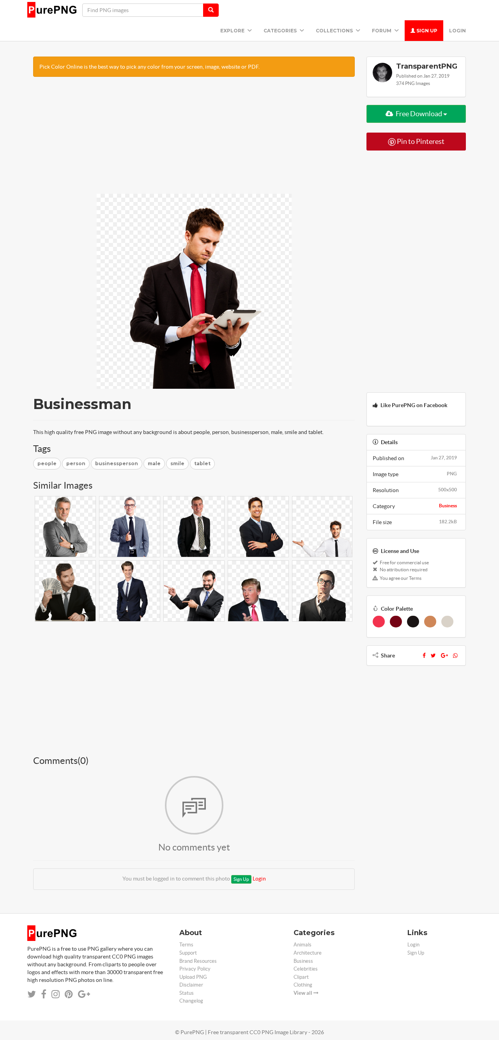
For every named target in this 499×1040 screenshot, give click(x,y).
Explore (233, 31)
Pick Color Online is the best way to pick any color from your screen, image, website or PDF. (149, 67)
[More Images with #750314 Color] (396, 621)
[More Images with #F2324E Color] (379, 621)
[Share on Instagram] (55, 994)
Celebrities (306, 969)
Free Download (419, 114)
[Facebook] (424, 655)
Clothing (303, 985)
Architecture (308, 953)
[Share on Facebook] (43, 994)
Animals (302, 945)
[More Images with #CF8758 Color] (430, 621)
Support (188, 953)
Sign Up (426, 31)
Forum (382, 31)
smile (177, 463)
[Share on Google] (84, 994)
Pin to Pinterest (420, 141)
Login (457, 31)
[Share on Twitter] (31, 994)
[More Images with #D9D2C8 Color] (447, 621)
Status (186, 993)
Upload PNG (193, 977)
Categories (281, 31)
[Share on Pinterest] (69, 994)
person (75, 463)
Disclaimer (191, 985)
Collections (335, 31)
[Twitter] (433, 655)
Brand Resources (198, 961)
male (154, 463)
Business (448, 505)
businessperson (116, 463)
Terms (186, 945)
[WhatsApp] (455, 655)
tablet (202, 463)
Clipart (301, 977)
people (47, 463)
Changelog (191, 1001)
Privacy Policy (195, 969)
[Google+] (444, 655)
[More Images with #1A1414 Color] (413, 621)
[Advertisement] (194, 139)
